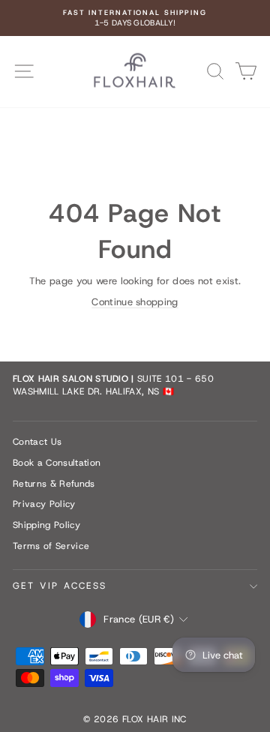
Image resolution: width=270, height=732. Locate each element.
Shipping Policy (46, 525)
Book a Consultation (56, 463)
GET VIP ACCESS (60, 586)
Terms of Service (51, 546)
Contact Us (37, 442)
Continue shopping (135, 302)
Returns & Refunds (54, 484)
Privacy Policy (44, 504)
